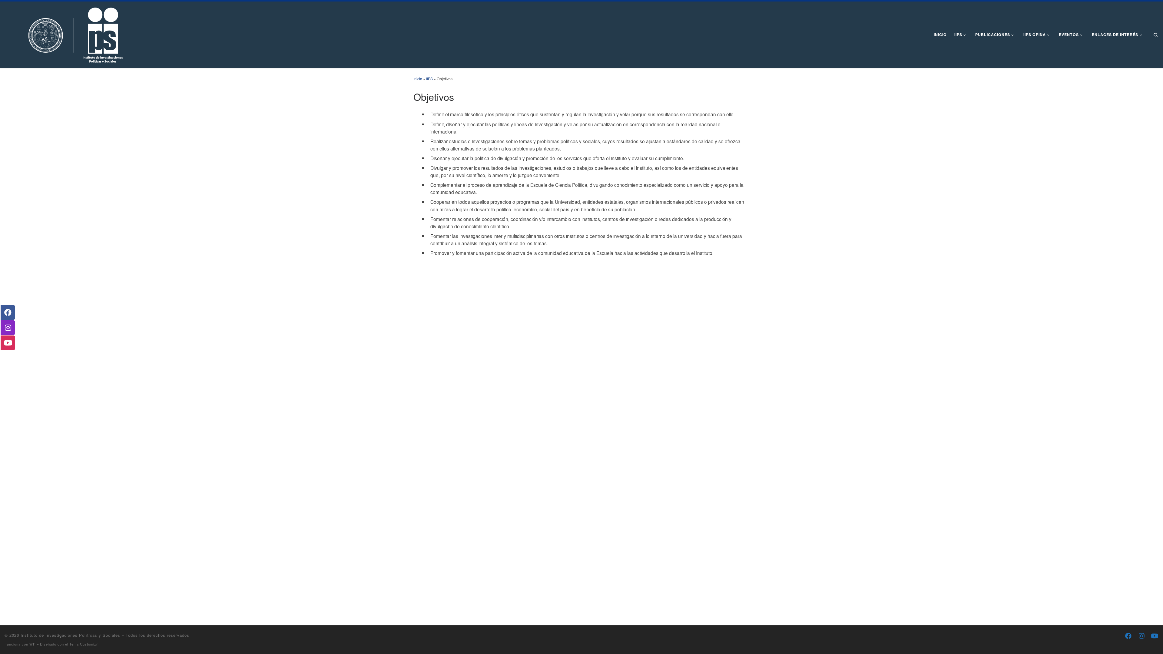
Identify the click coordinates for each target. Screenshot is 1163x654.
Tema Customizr (83, 644)
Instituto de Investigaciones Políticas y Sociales (70, 635)
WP (32, 644)
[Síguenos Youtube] (1154, 636)
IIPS (429, 78)
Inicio (417, 78)
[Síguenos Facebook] (1128, 636)
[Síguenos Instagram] (1141, 636)
